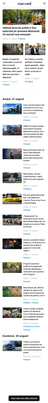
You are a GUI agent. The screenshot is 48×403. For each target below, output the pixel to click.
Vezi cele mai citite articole (24, 398)
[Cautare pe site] (44, 3)
